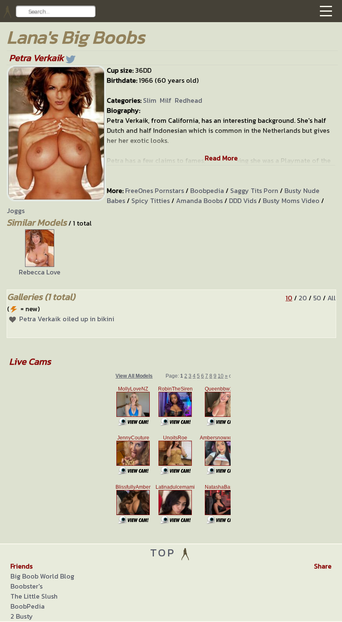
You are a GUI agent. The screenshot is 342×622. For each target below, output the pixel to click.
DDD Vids (242, 200)
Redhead (188, 100)
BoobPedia (27, 606)
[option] (39, 253)
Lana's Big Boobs (76, 37)
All (331, 298)
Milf (165, 100)
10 (289, 298)
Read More (221, 158)
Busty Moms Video (291, 200)
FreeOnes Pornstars (154, 190)
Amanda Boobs (199, 200)
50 (317, 298)
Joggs (16, 211)
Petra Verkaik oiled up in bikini (66, 319)
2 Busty (21, 616)
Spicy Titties (150, 200)
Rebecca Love (39, 272)
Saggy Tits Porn (254, 190)
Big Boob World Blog (42, 576)
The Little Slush (34, 596)
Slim (149, 100)
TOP (165, 552)
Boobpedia (207, 190)
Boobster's (26, 586)
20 (303, 298)
